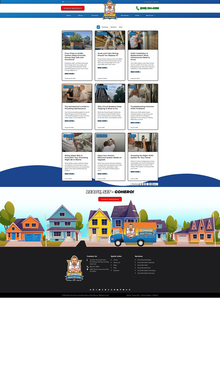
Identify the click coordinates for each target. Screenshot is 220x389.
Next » (155, 184)
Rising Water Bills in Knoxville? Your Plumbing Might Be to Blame (76, 157)
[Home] (114, 289)
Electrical (149, 15)
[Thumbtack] (120, 289)
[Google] (90, 289)
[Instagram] (102, 289)
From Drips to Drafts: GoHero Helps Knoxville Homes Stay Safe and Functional (75, 56)
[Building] (111, 289)
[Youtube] (99, 289)
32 (151, 184)
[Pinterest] (105, 289)
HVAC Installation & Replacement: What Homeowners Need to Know (140, 56)
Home (68, 15)
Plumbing (124, 15)
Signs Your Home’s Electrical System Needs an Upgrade (110, 157)
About (80, 15)
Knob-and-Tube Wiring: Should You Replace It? (108, 54)
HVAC (137, 15)
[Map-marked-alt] (117, 289)
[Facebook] (93, 289)
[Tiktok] (108, 289)
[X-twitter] (96, 289)
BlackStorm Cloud (104, 295)
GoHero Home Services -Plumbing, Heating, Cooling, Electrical (82, 295)
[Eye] (126, 289)
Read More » (70, 73)
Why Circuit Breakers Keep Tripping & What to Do (110, 107)
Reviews (95, 15)
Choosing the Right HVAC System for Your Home (142, 156)
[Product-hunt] (123, 289)
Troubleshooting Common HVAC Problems (142, 107)
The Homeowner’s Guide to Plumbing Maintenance (77, 107)
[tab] (98, 27)
